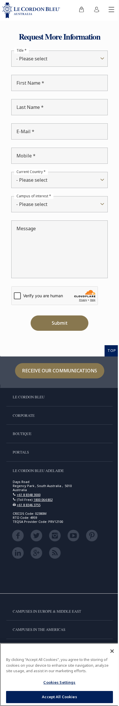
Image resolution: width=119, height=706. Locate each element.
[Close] (107, 651)
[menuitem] (77, 10)
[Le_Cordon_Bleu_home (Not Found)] (32, 10)
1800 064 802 (43, 499)
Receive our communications (57, 370)
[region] (57, 674)
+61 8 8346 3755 (28, 505)
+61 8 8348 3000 (28, 495)
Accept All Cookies (57, 696)
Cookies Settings (57, 682)
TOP (107, 350)
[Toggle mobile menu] (107, 10)
